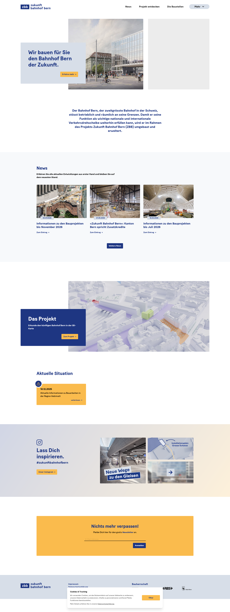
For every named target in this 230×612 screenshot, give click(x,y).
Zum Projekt (68, 336)
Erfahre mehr (68, 74)
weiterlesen (75, 400)
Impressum (73, 584)
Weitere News (115, 246)
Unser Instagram (45, 472)
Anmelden (139, 545)
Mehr (197, 6)
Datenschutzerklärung (78, 587)
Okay (151, 598)
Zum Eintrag (42, 232)
